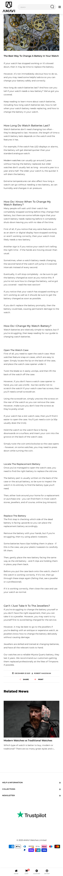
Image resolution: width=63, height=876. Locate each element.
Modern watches (12, 160)
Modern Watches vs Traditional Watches (28, 740)
